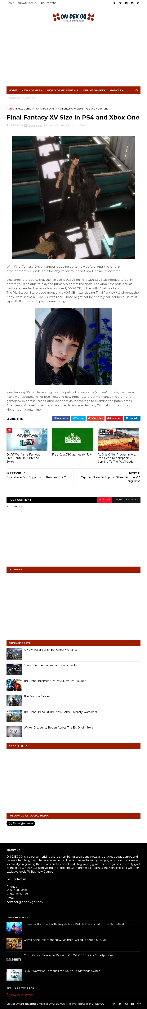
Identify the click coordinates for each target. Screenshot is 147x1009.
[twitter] (120, 3)
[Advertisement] (73, 56)
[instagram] (132, 3)
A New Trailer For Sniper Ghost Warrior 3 (50, 649)
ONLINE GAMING (94, 90)
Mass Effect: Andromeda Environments (50, 665)
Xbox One (47, 108)
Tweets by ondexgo (20, 994)
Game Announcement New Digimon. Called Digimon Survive (65, 940)
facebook (132, 499)
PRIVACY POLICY (27, 3)
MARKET (115, 90)
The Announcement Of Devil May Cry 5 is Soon (55, 681)
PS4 (36, 108)
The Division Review (37, 696)
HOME (10, 3)
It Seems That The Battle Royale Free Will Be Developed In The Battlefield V (75, 924)
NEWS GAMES (31, 90)
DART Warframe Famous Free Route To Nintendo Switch (23, 458)
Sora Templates (27, 1003)
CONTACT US (48, 3)
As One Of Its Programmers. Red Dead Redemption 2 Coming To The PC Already (117, 458)
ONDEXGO (58, 1003)
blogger (104, 499)
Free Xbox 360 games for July (72, 454)
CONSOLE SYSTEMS (22, 98)
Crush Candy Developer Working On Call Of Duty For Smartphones (68, 955)
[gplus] (138, 3)
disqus (118, 499)
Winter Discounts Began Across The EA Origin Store (59, 727)
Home (13, 90)
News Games (24, 108)
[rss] (114, 3)
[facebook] (126, 3)
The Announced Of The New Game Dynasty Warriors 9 (60, 712)
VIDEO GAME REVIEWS (62, 90)
